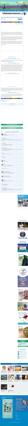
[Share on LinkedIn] (8, 22)
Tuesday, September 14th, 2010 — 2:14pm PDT (18, 144)
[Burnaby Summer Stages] (23, 306)
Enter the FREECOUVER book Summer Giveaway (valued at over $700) (11, 126)
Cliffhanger (20, 41)
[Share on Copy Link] (18, 22)
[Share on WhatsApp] (16, 22)
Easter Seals (15, 68)
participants (18, 94)
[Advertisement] (12, 115)
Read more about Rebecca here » (20, 409)
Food (6, 10)
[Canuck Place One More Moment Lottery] (23, 277)
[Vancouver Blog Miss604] (14, 3)
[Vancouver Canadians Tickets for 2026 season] (14, 13)
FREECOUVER (14, 9)
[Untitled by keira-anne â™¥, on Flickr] (12, 50)
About (15, 10)
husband (20, 38)
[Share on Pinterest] (5, 22)
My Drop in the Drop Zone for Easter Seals (11, 17)
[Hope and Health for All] (23, 235)
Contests (21, 397)
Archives (26, 397)
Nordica (11, 38)
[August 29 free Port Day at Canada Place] (23, 201)
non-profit (6, 101)
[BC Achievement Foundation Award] (23, 259)
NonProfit (2, 10)
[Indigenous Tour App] (23, 226)
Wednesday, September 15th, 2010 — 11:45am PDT (17, 180)
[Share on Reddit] (13, 22)
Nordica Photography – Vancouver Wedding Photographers (13, 58)
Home (16, 412)
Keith (14, 38)
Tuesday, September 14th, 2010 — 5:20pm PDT (18, 157)
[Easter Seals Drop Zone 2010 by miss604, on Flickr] (12, 62)
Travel (9, 10)
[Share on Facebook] (2, 22)
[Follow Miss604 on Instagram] (26, 10)
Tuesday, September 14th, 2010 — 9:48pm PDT (18, 172)
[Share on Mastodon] (21, 22)
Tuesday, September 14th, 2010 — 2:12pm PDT (18, 139)
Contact (18, 10)
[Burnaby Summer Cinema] (23, 248)
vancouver (8, 100)
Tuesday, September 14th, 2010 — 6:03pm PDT (18, 161)
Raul (3, 38)
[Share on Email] (10, 22)
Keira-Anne (12, 56)
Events (12, 10)
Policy (16, 417)
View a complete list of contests (22, 346)
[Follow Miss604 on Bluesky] (25, 10)
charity (5, 100)
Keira (5, 39)
